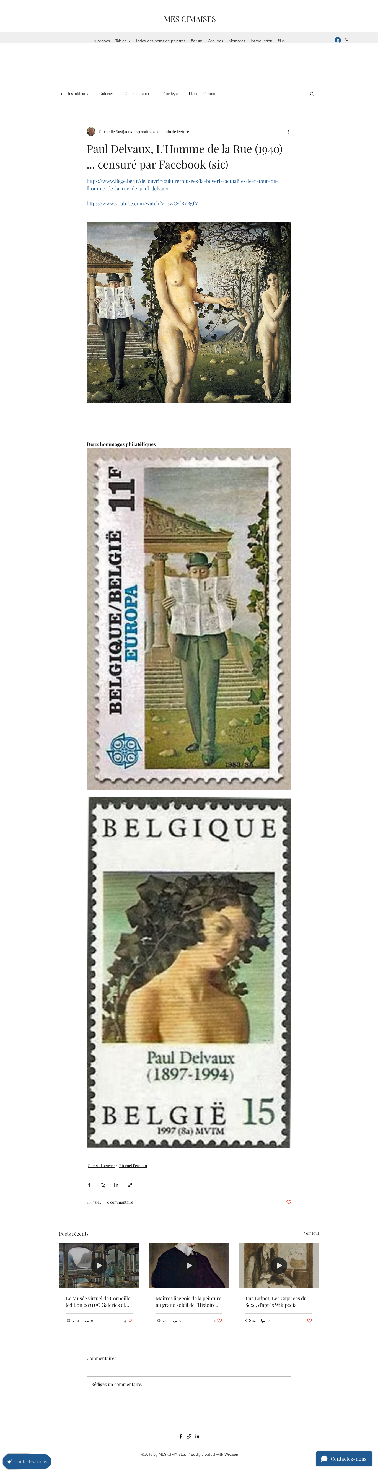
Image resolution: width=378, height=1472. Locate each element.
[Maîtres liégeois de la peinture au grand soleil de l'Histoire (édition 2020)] (189, 1265)
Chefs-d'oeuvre (138, 93)
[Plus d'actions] (288, 131)
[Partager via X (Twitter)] (102, 1185)
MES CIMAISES (190, 19)
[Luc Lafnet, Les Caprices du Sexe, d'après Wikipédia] (279, 1265)
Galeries (106, 93)
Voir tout (311, 1233)
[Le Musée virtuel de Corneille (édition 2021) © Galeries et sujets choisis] (99, 1265)
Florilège (170, 93)
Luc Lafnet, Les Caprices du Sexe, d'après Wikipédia (276, 1301)
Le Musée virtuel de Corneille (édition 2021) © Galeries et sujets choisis (98, 1301)
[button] (312, 93)
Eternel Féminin (202, 93)
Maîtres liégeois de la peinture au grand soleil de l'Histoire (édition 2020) (188, 1301)
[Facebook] (180, 1436)
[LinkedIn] (197, 1436)
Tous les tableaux (73, 93)
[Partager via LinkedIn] (116, 1185)
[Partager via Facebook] (89, 1185)
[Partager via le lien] (130, 1185)
